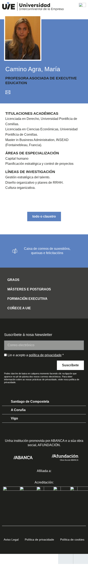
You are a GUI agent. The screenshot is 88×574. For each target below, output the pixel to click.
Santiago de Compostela (30, 401)
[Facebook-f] (39, 389)
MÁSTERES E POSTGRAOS (29, 289)
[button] (44, 279)
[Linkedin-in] (30, 389)
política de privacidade (45, 355)
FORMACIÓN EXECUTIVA (27, 298)
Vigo (14, 418)
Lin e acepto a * (36, 355)
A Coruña (18, 410)
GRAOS (13, 280)
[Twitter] (58, 389)
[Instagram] (48, 389)
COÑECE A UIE (19, 308)
